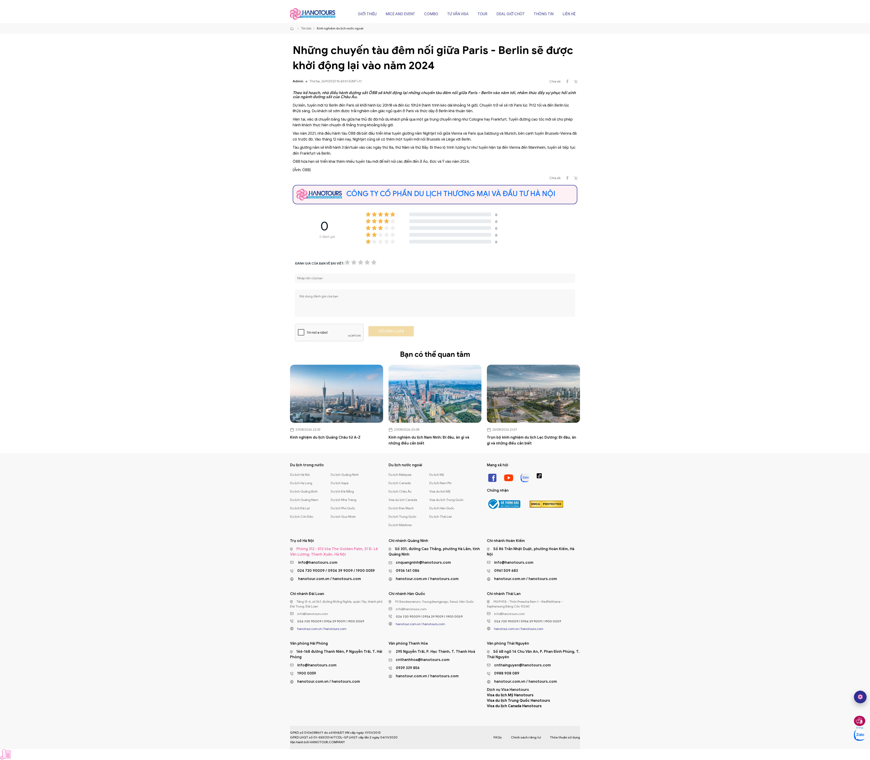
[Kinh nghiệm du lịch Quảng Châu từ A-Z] (336, 394)
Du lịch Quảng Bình (304, 491)
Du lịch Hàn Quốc (441, 508)
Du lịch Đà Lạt (300, 508)
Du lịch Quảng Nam (304, 500)
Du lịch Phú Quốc (343, 508)
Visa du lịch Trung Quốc (446, 500)
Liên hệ (569, 14)
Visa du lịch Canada (403, 500)
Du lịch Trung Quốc (402, 517)
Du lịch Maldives (400, 525)
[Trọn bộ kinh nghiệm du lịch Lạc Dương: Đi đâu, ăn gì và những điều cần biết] (533, 394)
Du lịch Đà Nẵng (342, 491)
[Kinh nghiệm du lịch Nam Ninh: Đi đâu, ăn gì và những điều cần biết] (435, 394)
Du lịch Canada (400, 483)
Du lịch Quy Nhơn (343, 517)
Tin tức (306, 28)
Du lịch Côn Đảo (301, 517)
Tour (482, 14)
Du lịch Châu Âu (400, 491)
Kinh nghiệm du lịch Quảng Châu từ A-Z (325, 437)
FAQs (497, 737)
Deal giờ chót (510, 14)
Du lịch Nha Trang (343, 500)
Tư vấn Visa (458, 14)
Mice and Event (400, 14)
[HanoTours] (293, 28)
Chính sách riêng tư (526, 737)
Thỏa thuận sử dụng (565, 737)
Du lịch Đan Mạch (401, 508)
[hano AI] (860, 697)
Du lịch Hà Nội (300, 475)
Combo (431, 14)
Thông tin (543, 14)
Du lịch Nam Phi (440, 483)
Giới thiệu (367, 14)
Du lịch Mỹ (436, 475)
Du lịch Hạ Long (301, 483)
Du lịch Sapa (339, 483)
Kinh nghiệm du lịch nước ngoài (340, 28)
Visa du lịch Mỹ (439, 491)
